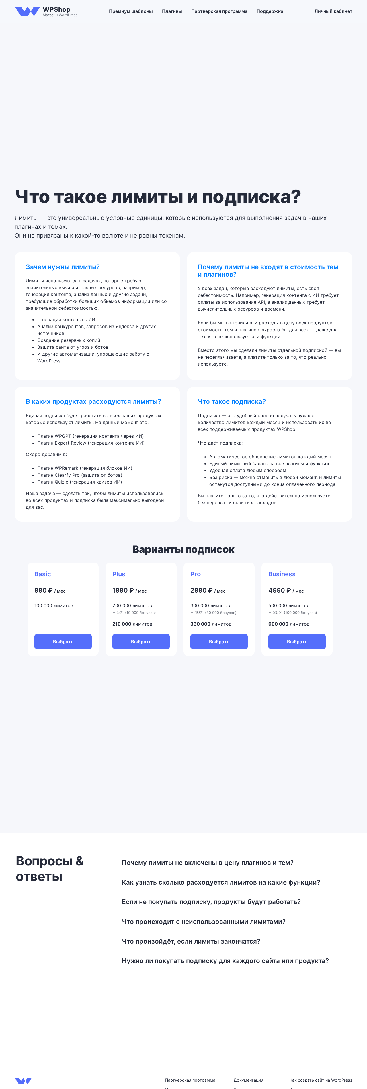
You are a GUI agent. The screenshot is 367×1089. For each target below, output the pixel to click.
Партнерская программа (219, 11)
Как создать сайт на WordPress (321, 1080)
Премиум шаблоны (131, 11)
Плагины (172, 11)
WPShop (56, 9)
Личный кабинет (333, 11)
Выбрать (63, 641)
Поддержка (270, 11)
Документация (248, 1080)
